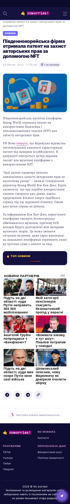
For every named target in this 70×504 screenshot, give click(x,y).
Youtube (8, 457)
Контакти (43, 437)
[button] (5, 13)
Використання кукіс (50, 452)
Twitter (7, 463)
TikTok (7, 452)
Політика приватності (51, 457)
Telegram (8, 469)
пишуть (22, 143)
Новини (10, 33)
